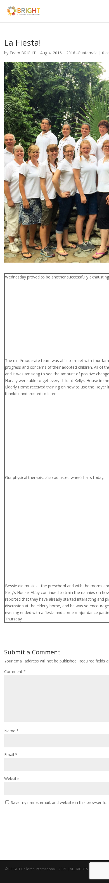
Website (11, 778)
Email (10, 754)
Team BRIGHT (23, 52)
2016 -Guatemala (82, 52)
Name (11, 730)
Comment (15, 671)
